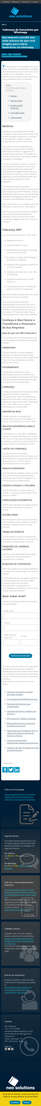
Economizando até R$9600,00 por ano (22, 699)
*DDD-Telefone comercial (10, 636)
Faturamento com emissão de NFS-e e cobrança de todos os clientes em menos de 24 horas (22, 733)
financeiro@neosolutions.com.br (18, 910)
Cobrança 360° (16, 100)
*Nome (7, 623)
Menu (4, 24)
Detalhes (15, 1102)
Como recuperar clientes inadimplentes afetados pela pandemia (22, 741)
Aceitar (27, 1102)
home (4, 54)
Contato (35, 2)
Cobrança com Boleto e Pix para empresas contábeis (20, 693)
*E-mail (24, 636)
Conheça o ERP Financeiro (16, 106)
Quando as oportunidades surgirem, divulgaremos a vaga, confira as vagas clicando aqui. (19, 941)
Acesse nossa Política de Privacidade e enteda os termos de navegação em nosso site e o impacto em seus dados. (20, 797)
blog (10, 54)
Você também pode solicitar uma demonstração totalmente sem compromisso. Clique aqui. (18, 990)
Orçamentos (26, 2)
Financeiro (17, 54)
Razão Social (9, 611)
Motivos (13, 96)
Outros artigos (16, 117)
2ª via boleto (6, 2)
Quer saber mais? (17, 113)
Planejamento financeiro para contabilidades (18, 705)
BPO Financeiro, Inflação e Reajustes (21, 718)
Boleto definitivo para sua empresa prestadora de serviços (21, 724)
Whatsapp (16, 2)
